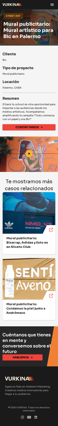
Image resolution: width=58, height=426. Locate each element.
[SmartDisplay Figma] (29, 418)
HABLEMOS (21, 357)
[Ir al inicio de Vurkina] (12, 4)
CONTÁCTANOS (27, 127)
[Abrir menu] (52, 4)
